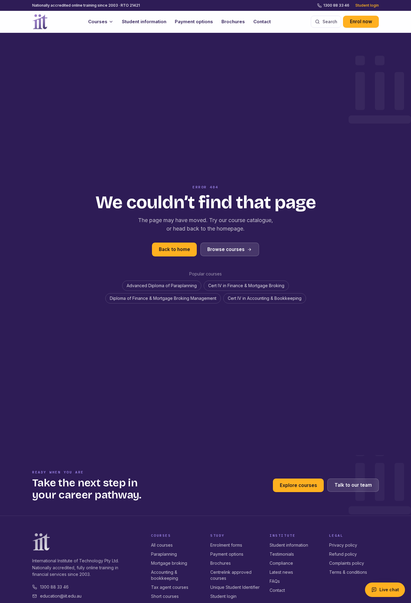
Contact (262, 21)
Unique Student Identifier (235, 587)
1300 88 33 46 (336, 5)
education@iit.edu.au (61, 595)
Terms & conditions (348, 572)
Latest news (281, 572)
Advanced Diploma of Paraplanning (162, 285)
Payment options (194, 21)
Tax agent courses (169, 587)
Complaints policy (346, 563)
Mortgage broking (169, 563)
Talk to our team (353, 485)
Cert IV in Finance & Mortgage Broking (246, 285)
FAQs (275, 581)
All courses (162, 545)
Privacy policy (343, 545)
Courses (97, 21)
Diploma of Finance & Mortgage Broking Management (163, 298)
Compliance (281, 563)
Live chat (389, 589)
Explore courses (298, 485)
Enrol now (361, 21)
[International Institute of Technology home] (40, 22)
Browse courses (226, 249)
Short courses (165, 596)
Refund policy (343, 554)
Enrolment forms (226, 545)
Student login (367, 5)
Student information (144, 21)
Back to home (174, 249)
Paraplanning (164, 554)
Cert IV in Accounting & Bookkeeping (264, 298)
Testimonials (282, 554)
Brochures (233, 21)
